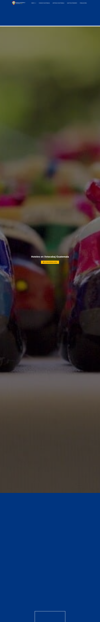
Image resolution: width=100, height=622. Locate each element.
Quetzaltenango (72, 3)
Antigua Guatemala (58, 3)
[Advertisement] (50, 16)
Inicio (33, 3)
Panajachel (83, 3)
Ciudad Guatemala (44, 3)
